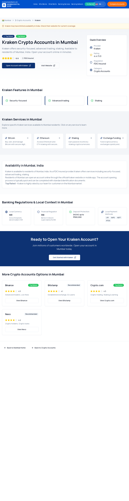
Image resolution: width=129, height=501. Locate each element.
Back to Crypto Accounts (45, 348)
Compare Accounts (117, 4)
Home (35, 4)
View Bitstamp (64, 300)
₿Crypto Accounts (23, 20)
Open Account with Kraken (17, 65)
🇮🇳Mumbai (6, 20)
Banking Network (77, 4)
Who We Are (43, 4)
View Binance (21, 300)
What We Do (53, 4)
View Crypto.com (107, 300)
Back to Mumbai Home (16, 348)
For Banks (90, 4)
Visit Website (46, 65)
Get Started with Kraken (63, 257)
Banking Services (64, 4)
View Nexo (21, 329)
